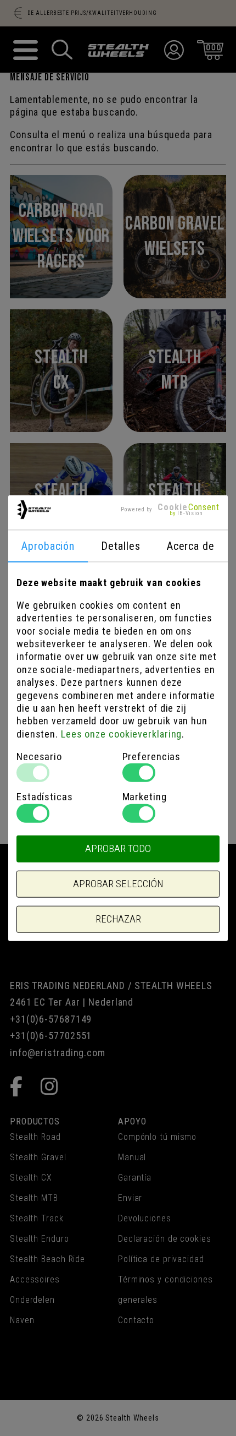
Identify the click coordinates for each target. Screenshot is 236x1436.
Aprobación (48, 545)
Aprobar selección (118, 884)
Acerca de (191, 545)
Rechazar (118, 919)
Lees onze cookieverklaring (121, 733)
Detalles (120, 545)
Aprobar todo (118, 849)
